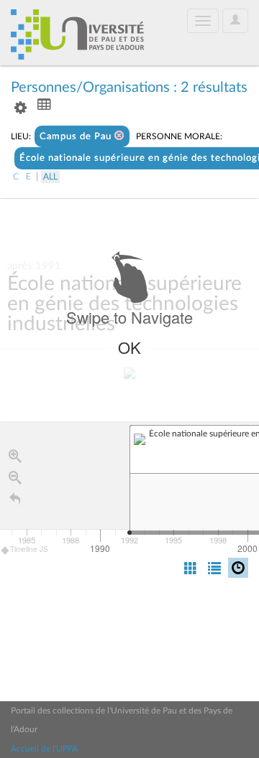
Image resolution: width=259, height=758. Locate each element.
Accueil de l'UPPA (44, 748)
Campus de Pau (77, 136)
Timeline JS (29, 549)
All (50, 176)
